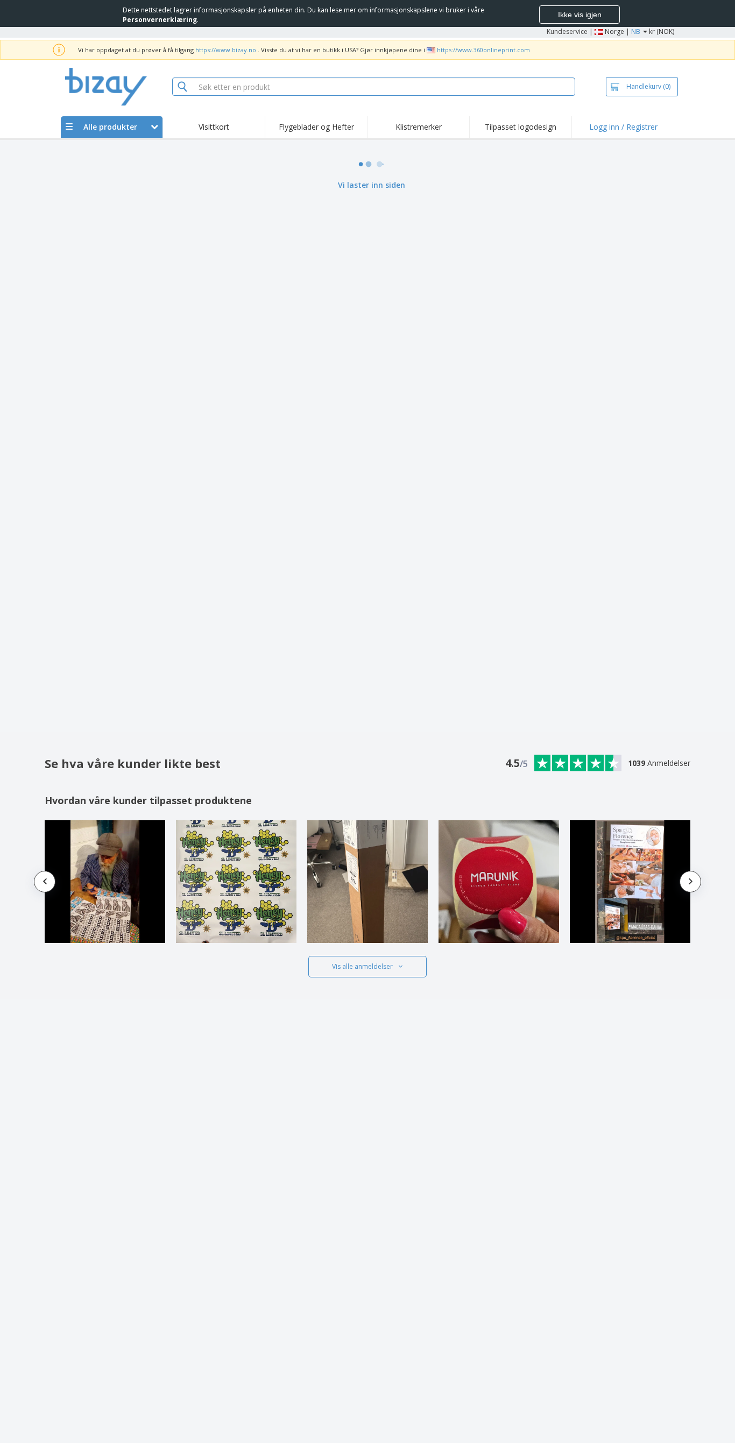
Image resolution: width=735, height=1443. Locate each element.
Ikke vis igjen (580, 14)
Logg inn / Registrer (623, 127)
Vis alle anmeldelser (362, 966)
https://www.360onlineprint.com (483, 50)
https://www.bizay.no (225, 50)
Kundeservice (567, 31)
